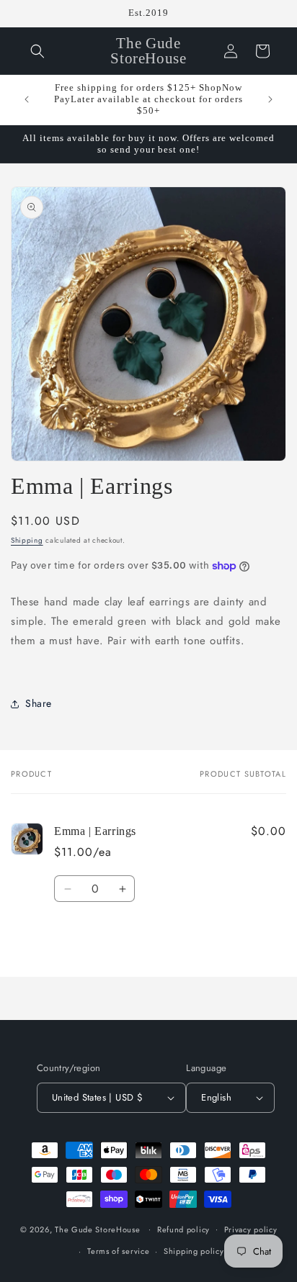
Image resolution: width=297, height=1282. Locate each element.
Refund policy (183, 1229)
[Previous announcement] (27, 99)
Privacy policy (251, 1229)
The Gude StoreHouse (97, 1228)
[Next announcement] (270, 99)
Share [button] (38, 703)
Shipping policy (194, 1251)
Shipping (27, 540)
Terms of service (118, 1251)
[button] (37, 51)
